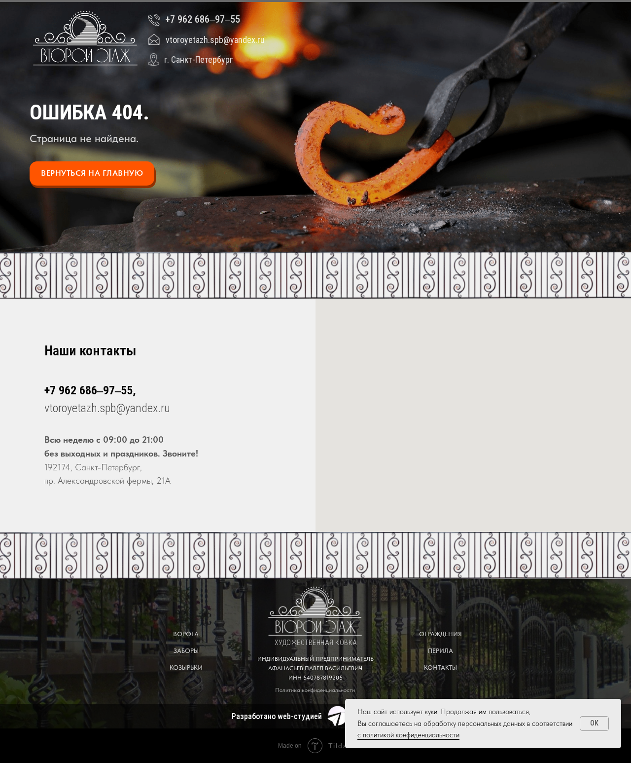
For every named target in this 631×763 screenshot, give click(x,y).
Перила (440, 650)
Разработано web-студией (277, 716)
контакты (440, 667)
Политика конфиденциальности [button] (315, 690)
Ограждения (440, 634)
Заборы (186, 650)
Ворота (186, 634)
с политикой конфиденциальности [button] (408, 734)
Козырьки (186, 667)
